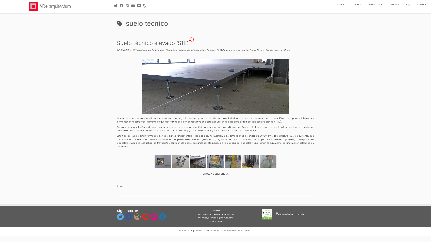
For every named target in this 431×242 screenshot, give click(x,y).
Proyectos (375, 4)
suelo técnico (243, 50)
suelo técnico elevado (262, 50)
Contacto (357, 4)
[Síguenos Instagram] (128, 6)
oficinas (212, 50)
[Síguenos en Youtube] (134, 6)
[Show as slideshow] (215, 173)
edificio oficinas (198, 50)
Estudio (341, 4)
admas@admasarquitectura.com (216, 217)
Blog (408, 4)
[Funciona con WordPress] (218, 230)
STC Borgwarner (226, 50)
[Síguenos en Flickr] (140, 6)
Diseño (393, 4)
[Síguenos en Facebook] (123, 6)
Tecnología (173, 50)
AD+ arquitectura (141, 50)
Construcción (158, 50)
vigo (277, 50)
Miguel (287, 50)
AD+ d (420, 4)
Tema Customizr (244, 230)
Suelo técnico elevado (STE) (153, 43)
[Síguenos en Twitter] (117, 6)
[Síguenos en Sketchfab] (145, 6)
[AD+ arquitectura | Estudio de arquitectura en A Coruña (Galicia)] (50, 6)
